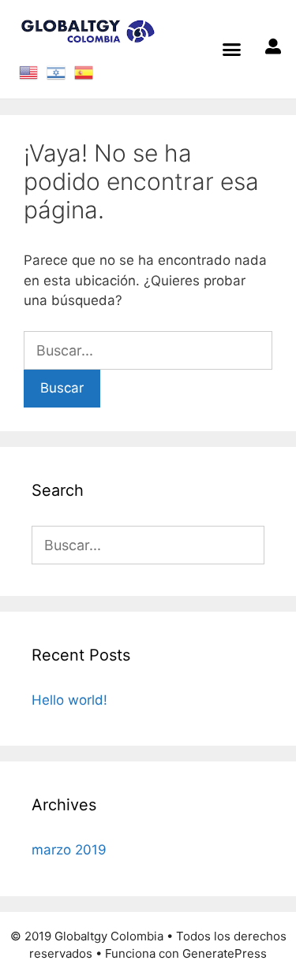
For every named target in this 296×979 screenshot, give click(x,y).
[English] (29, 71)
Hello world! (69, 700)
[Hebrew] (56, 71)
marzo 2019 (69, 850)
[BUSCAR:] (148, 351)
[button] (232, 50)
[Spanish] (84, 71)
